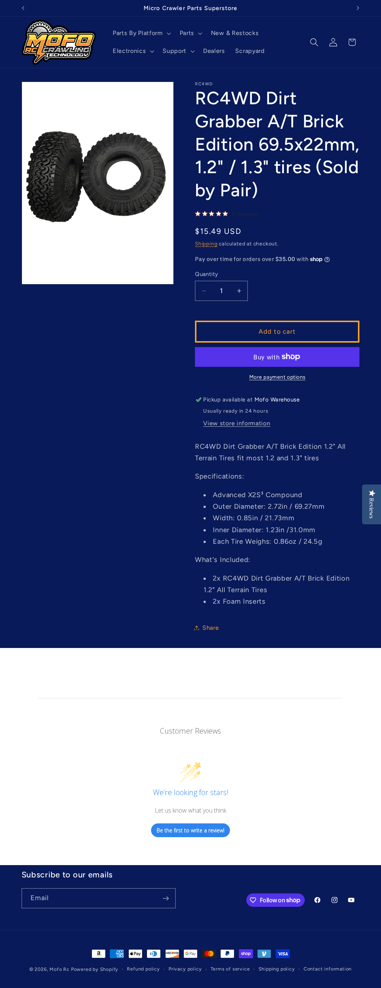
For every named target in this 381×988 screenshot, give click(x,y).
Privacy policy (185, 969)
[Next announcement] (358, 8)
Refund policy (143, 969)
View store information (236, 423)
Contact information (328, 969)
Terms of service (230, 969)
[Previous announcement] (23, 8)
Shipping (206, 244)
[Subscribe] (165, 898)
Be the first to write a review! (190, 830)
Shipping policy (277, 969)
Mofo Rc (59, 969)
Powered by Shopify (95, 969)
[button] (141, 33)
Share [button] (210, 627)
